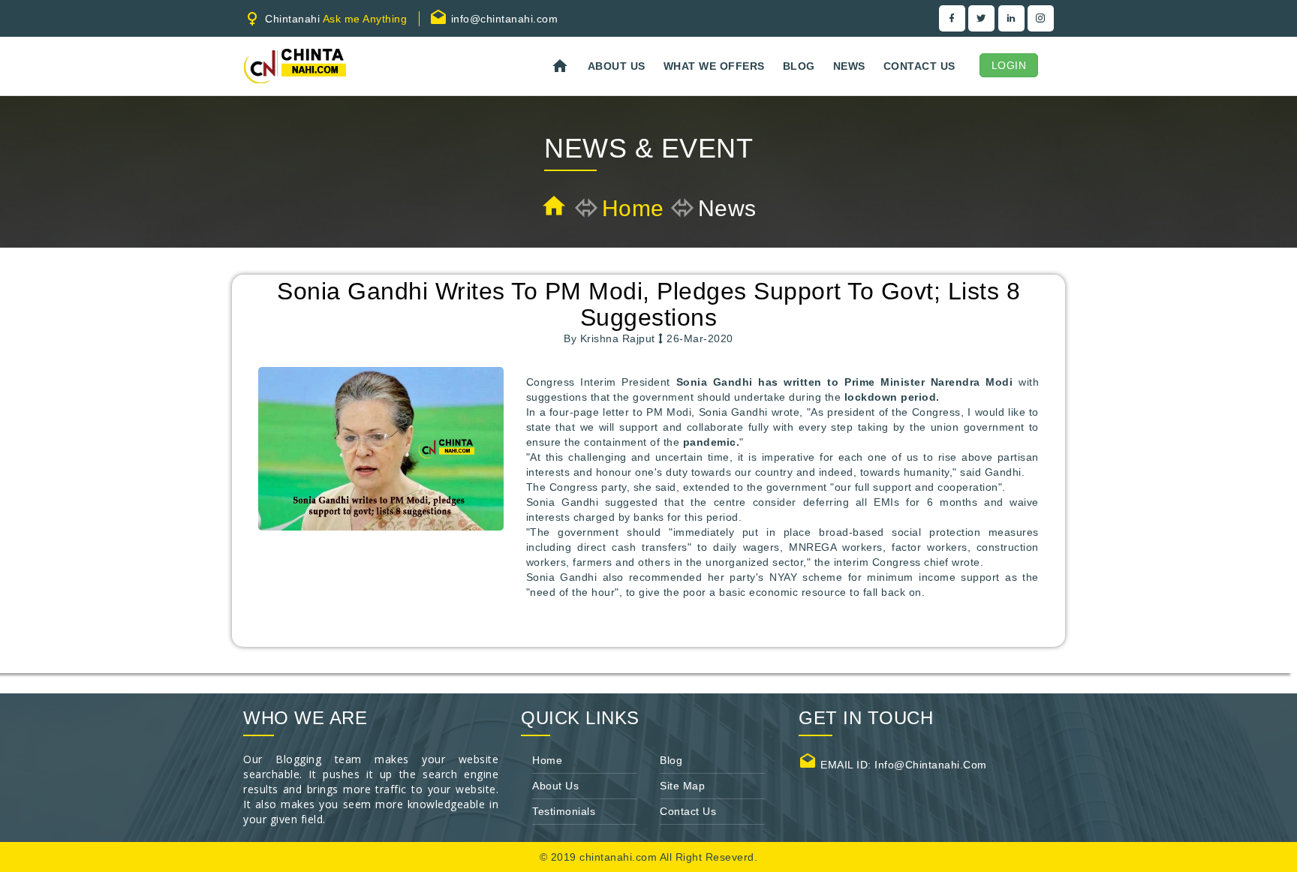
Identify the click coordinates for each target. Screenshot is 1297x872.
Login (1009, 65)
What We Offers (714, 66)
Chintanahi (335, 19)
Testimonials (563, 811)
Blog (799, 66)
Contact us (919, 66)
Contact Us (688, 811)
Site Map (682, 786)
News (849, 66)
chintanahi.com (619, 857)
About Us (616, 66)
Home (633, 208)
